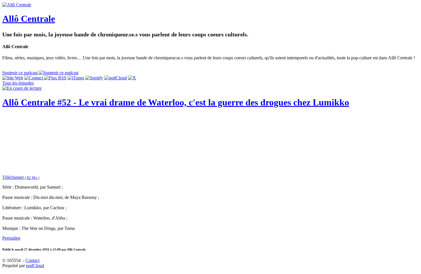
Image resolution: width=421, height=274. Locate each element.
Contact (32, 260)
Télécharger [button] (20, 177)
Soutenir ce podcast (20, 72)
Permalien (11, 238)
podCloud (35, 265)
